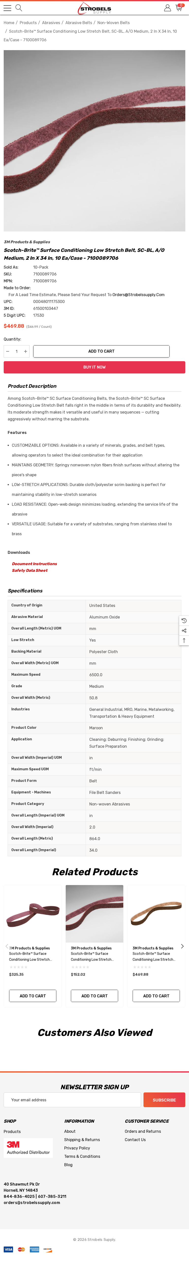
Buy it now (94, 367)
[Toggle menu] (7, 8)
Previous (7, 946)
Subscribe (164, 1100)
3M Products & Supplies (27, 242)
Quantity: (12, 339)
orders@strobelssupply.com (138, 294)
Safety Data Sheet (29, 570)
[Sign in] (167, 8)
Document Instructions (34, 563)
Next (182, 946)
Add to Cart (101, 351)
